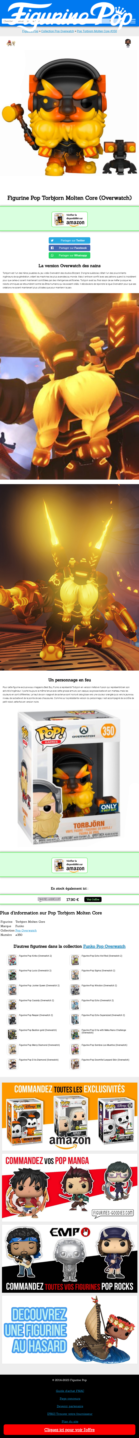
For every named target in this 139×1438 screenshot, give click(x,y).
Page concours (70, 1398)
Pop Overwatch (26, 930)
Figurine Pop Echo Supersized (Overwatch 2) (103, 1015)
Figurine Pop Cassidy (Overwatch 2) (36, 1000)
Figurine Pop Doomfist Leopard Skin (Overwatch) (105, 1060)
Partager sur (73, 240)
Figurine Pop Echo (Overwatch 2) (98, 1000)
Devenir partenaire (70, 1406)
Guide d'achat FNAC (70, 1391)
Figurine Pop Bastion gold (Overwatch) (38, 1030)
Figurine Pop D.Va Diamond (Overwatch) (38, 1060)
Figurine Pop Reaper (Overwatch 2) (36, 1015)
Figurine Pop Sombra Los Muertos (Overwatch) (104, 1045)
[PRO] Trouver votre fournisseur (69, 1414)
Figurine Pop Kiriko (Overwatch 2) (35, 956)
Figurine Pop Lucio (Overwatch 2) (35, 970)
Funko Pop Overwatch (104, 946)
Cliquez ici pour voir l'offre (69, 1429)
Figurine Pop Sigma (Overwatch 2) (98, 970)
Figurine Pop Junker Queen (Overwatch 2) (39, 985)
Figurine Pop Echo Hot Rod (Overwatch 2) (102, 956)
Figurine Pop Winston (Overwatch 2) (99, 985)
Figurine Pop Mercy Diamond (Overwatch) (39, 1045)
